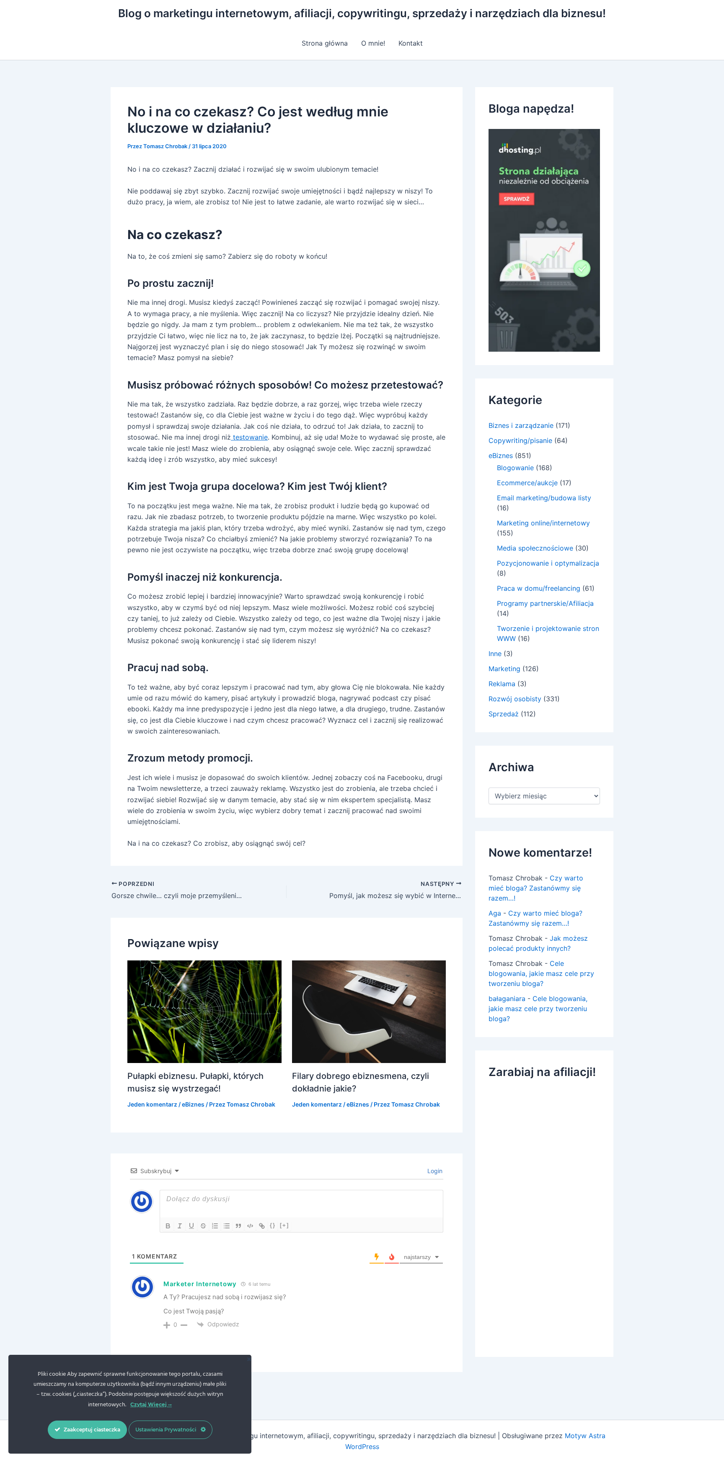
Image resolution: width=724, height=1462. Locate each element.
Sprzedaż (504, 714)
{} (273, 1225)
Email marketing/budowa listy (544, 498)
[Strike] (203, 1226)
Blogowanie (515, 467)
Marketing (504, 668)
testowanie (249, 437)
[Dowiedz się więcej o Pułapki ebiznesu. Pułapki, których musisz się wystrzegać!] (204, 1011)
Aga (495, 913)
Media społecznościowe (535, 548)
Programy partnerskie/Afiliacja (545, 603)
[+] (284, 1225)
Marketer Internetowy (200, 1284)
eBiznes (193, 1104)
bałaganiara (507, 998)
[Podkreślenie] (191, 1226)
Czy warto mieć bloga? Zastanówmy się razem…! (536, 888)
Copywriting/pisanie (520, 440)
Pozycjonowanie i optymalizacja (548, 563)
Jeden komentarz (152, 1104)
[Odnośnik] (262, 1226)
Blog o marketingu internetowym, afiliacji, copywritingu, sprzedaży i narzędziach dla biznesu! (362, 13)
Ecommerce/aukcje (527, 483)
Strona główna (325, 43)
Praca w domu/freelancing (538, 588)
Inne (495, 653)
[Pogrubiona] (168, 1226)
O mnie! (373, 43)
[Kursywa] (180, 1226)
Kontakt (410, 43)
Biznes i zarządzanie (521, 425)
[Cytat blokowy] (238, 1226)
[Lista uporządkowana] (215, 1226)
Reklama (502, 684)
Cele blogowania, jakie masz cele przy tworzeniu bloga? (541, 973)
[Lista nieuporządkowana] (227, 1226)
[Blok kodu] (250, 1226)
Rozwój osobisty (515, 699)
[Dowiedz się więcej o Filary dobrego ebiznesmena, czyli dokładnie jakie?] (369, 1011)
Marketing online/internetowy (543, 523)
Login (434, 1170)
